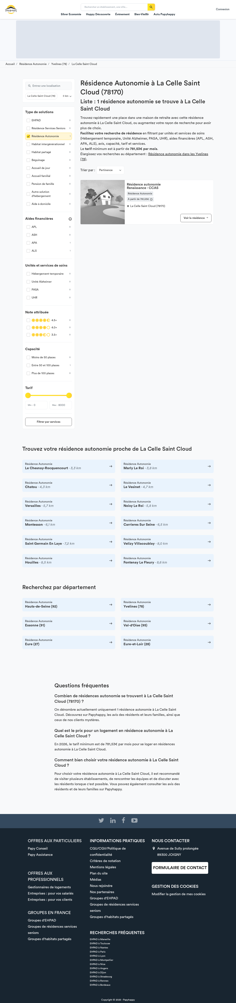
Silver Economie (71, 14)
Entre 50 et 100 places (45, 365)
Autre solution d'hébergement (41, 194)
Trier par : (87, 170)
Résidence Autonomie (45, 136)
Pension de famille (43, 184)
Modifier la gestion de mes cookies (179, 894)
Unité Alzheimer (42, 281)
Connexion (222, 9)
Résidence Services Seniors (48, 128)
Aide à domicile (41, 204)
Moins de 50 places (43, 357)
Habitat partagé (41, 152)
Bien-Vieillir (141, 14)
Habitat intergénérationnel (48, 144)
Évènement (122, 14)
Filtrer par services (48, 421)
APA (34, 243)
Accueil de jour (41, 168)
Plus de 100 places (43, 373)
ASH (34, 235)
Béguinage (38, 160)
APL (34, 227)
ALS (34, 250)
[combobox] (52, 86)
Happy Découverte (98, 14)
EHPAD (36, 120)
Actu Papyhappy (164, 14)
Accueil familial (41, 176)
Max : (54, 405)
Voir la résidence (194, 218)
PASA (35, 289)
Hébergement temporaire (48, 273)
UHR (34, 297)
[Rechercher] (151, 7)
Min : (30, 405)
